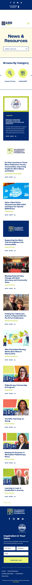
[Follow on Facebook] (10, 2)
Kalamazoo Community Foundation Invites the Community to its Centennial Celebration (15, 121)
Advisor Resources (11, 321)
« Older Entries (7, 502)
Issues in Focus (9, 81)
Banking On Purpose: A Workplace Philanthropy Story (15, 455)
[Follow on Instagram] (14, 2)
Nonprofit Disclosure (13, 571)
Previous (2, 75)
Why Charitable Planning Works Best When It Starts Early (15, 352)
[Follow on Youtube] (17, 2)
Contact (4, 571)
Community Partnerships (13, 174)
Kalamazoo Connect (13, 7)
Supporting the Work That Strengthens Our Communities (14, 242)
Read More (10, 136)
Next (30, 75)
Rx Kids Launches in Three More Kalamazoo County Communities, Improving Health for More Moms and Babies (16, 167)
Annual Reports (19, 573)
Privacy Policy (5, 576)
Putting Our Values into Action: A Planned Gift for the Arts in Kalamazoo (15, 316)
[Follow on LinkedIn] (21, 2)
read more (9, 177)
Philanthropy (9, 211)
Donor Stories (9, 424)
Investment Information (8, 573)
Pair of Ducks (16, 581)
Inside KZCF (22, 81)
